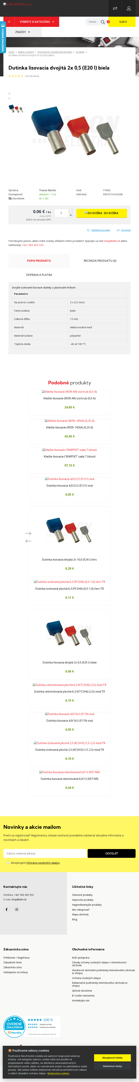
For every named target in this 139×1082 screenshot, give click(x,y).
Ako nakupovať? (81, 909)
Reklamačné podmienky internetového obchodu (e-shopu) (100, 984)
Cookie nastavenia (84, 995)
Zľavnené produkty (82, 894)
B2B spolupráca (81, 957)
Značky (20, 32)
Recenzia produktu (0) (100, 261)
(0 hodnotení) (32, 75)
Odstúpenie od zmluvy (15, 972)
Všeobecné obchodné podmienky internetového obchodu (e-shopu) (103, 972)
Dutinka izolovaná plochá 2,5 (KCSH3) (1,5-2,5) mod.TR (69, 750)
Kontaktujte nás (81, 1000)
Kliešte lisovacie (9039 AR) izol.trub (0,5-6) (69, 398)
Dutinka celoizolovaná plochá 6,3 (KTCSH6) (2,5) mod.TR (69, 691)
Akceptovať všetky (112, 1057)
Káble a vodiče (26, 52)
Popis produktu (39, 261)
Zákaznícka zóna (12, 967)
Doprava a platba (39, 275)
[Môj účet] (129, 8)
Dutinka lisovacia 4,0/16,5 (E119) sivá (69, 720)
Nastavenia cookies (58, 1073)
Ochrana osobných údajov (86, 978)
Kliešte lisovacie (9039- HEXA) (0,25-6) (69, 427)
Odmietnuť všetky (112, 1066)
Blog (74, 919)
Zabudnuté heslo (12, 962)
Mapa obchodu (80, 914)
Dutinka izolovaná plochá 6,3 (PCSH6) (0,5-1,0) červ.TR (69, 588)
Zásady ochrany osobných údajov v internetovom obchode (99, 964)
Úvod (11, 52)
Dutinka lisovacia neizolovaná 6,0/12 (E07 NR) (69, 779)
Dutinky (80, 52)
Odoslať (111, 853)
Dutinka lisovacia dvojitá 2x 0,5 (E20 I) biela (31, 55)
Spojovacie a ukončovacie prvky (54, 52)
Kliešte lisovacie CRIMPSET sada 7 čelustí (69, 456)
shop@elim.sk (112, 241)
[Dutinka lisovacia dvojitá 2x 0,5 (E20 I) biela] (76, 131)
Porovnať (126, 230)
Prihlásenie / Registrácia (16, 957)
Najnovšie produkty (82, 899)
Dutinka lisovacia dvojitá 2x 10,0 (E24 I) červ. (69, 559)
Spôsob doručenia (82, 990)
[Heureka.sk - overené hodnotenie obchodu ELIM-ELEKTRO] (32, 1026)
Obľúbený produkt (100, 230)
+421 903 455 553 (33, 245)
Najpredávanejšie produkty (87, 904)
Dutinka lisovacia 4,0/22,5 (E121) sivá (69, 485)
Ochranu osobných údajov (43, 863)
